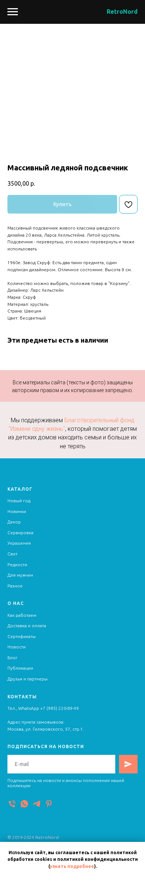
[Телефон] (12, 803)
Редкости (17, 564)
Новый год (18, 500)
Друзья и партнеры (27, 678)
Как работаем (21, 615)
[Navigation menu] (12, 12)
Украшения (19, 543)
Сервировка (20, 532)
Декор (14, 521)
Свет (12, 553)
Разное (15, 585)
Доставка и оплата (26, 625)
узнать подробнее (72, 866)
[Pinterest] (49, 803)
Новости (16, 646)
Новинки (16, 511)
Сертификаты (21, 636)
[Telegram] (36, 803)
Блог (12, 657)
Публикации (20, 668)
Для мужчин (20, 575)
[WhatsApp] (24, 803)
